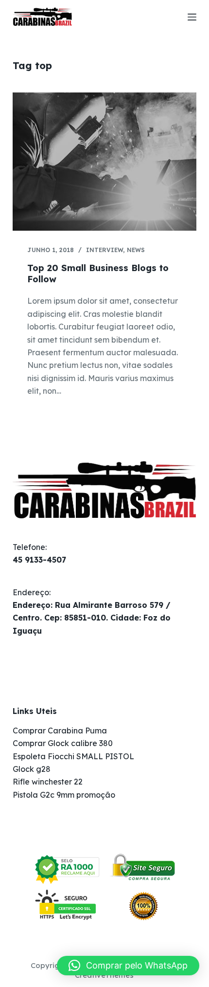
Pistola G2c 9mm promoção (64, 795)
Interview (104, 250)
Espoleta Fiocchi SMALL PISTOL (73, 756)
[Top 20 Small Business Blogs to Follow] (104, 161)
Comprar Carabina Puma (60, 730)
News (136, 250)
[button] (128, 965)
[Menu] (192, 17)
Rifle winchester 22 (48, 781)
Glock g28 (32, 769)
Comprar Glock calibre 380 (63, 743)
